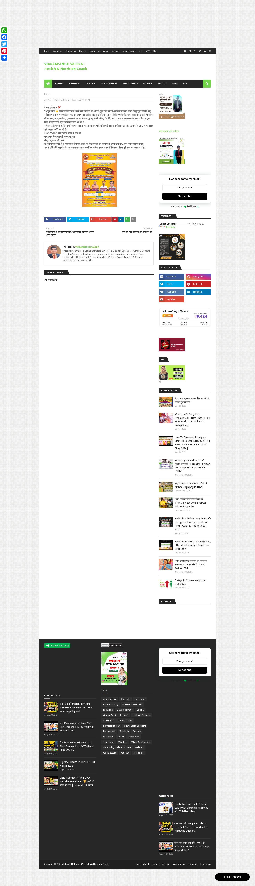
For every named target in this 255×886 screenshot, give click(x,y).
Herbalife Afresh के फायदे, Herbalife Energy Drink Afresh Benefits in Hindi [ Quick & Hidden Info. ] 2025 (193, 524)
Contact (155, 864)
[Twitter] (4, 44)
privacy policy (129, 51)
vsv (140, 51)
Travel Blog (133, 737)
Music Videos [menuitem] (130, 83)
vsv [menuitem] (185, 83)
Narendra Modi (125, 720)
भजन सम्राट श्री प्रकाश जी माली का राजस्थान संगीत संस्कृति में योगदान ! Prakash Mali (191, 565)
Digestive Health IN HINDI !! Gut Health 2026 (77, 764)
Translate (170, 227)
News (92, 51)
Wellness (139, 747)
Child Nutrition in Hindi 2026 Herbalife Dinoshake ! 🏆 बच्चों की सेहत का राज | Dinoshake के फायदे (77, 781)
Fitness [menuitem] (59, 83)
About (146, 864)
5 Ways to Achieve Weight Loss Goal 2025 (191, 582)
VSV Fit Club (151, 51)
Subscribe (185, 196)
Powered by (176, 206)
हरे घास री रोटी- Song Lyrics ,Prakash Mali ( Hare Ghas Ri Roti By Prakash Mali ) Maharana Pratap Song (192, 420)
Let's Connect (232, 876)
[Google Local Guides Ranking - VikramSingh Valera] (185, 326)
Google (140, 710)
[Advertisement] (104, 24)
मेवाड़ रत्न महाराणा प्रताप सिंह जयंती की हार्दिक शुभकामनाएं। (192, 400)
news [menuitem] (175, 83)
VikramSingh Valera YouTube (117, 747)
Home (47, 51)
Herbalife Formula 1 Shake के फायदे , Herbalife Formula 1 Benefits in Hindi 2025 (193, 545)
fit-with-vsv (205, 864)
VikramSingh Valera (57, 100)
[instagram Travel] (194, 51)
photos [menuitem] (162, 83)
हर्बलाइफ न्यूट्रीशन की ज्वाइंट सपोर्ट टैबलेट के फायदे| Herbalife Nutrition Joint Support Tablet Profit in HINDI (192, 466)
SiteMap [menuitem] (147, 83)
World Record (109, 753)
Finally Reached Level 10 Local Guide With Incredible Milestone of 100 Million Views (191, 808)
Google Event (109, 715)
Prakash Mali (109, 731)
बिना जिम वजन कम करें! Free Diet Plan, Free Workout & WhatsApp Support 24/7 (77, 727)
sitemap (115, 51)
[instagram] (198, 277)
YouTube (125, 753)
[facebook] (185, 51)
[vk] (171, 292)
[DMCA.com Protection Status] (111, 646)
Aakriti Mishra (109, 699)
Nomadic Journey (111, 726)
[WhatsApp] (4, 30)
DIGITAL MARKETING (132, 704)
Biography (126, 699)
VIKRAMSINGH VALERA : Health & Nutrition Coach (85, 864)
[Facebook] (4, 37)
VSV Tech (122, 742)
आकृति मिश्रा (139, 753)
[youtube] (171, 299)
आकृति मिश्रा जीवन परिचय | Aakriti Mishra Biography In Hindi (191, 485)
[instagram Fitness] (190, 51)
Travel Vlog (108, 742)
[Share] (4, 57)
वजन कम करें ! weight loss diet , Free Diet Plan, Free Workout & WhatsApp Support (76, 707)
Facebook (108, 710)
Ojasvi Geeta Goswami (135, 726)
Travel (121, 737)
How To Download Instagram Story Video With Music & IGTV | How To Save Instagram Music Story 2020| (192, 443)
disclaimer (103, 51)
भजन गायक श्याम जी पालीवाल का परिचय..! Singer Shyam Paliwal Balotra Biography (190, 503)
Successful (108, 737)
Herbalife (124, 715)
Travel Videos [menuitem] (109, 83)
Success (137, 731)
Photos (82, 51)
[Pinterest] (4, 50)
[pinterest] (209, 51)
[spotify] (198, 299)
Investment (108, 720)
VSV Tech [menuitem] (91, 83)
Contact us (70, 51)
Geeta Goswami (124, 710)
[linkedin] (204, 51)
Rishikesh (124, 731)
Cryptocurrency (110, 704)
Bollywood (140, 699)
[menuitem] (48, 84)
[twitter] (200, 51)
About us (57, 51)
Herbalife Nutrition (142, 715)
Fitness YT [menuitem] (75, 83)
